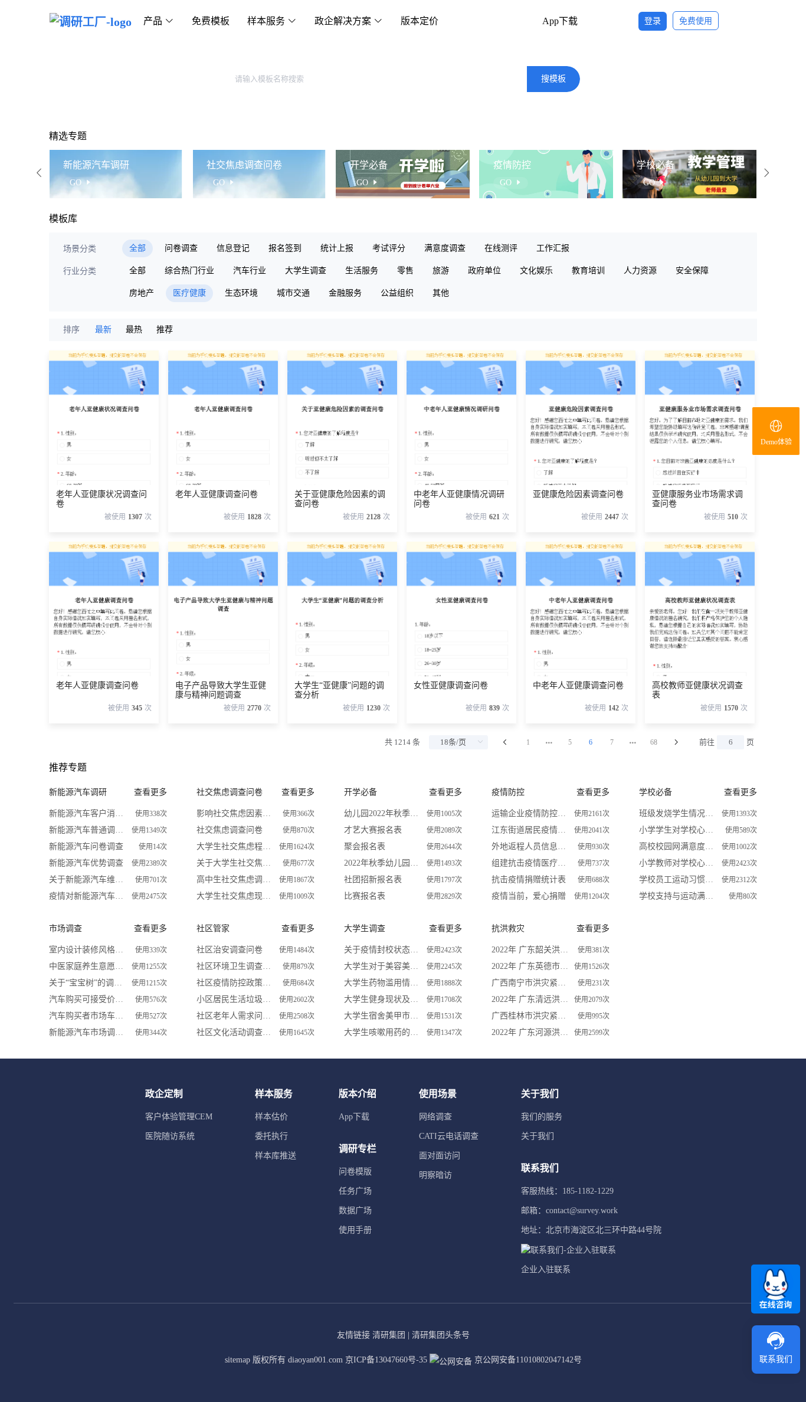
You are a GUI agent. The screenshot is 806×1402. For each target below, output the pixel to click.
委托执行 (271, 1136)
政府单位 (484, 270)
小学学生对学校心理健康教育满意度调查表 (677, 830)
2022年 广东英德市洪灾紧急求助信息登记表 (530, 966)
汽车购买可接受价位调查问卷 (87, 999)
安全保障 (692, 270)
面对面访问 (439, 1155)
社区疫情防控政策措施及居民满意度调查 (234, 982)
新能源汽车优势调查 (86, 863)
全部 (137, 248)
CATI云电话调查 (449, 1136)
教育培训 (588, 270)
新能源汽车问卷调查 (86, 846)
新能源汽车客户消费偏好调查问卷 (87, 813)
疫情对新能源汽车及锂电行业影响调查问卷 (87, 896)
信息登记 (233, 248)
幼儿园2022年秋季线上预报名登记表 (382, 813)
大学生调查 (305, 270)
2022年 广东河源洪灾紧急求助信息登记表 (530, 1032)
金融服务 (345, 293)
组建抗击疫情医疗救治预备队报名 (530, 863)
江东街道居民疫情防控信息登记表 (530, 830)
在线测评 (500, 248)
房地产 (141, 293)
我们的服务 (541, 1116)
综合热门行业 (189, 270)
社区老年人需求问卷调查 (234, 1015)
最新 (103, 329)
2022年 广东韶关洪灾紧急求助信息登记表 (530, 949)
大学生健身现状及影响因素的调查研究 (382, 999)
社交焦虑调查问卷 (229, 830)
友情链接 (353, 1335)
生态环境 (241, 293)
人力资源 (640, 270)
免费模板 (211, 21)
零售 (405, 270)
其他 (441, 293)
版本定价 (419, 21)
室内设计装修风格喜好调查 (87, 949)
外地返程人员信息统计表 (530, 846)
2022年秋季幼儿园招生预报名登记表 (382, 863)
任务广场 (355, 1191)
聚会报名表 (364, 846)
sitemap (237, 1359)
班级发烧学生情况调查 (677, 813)
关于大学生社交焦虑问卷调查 (234, 863)
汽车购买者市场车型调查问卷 (87, 1015)
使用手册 (355, 1230)
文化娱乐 (536, 270)
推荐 (164, 329)
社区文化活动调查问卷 (234, 1032)
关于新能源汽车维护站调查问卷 (87, 879)
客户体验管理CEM (178, 1116)
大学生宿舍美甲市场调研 (382, 1015)
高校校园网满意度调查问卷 (677, 846)
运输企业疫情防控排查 (530, 813)
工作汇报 (552, 248)
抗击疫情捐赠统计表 (529, 879)
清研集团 (388, 1335)
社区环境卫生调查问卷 (234, 966)
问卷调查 (181, 248)
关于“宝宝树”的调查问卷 (87, 982)
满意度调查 (445, 248)
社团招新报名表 (373, 879)
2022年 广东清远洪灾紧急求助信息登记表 (530, 999)
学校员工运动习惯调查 (677, 879)
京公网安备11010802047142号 (527, 1359)
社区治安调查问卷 (229, 949)
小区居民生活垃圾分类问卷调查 (234, 999)
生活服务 (361, 270)
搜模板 (553, 78)
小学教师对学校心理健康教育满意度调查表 (677, 863)
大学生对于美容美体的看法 (382, 966)
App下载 (560, 21)
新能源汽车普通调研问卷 (87, 830)
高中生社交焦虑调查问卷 (234, 879)
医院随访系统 (170, 1136)
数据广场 (355, 1210)
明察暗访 (435, 1175)
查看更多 (150, 792)
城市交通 (293, 293)
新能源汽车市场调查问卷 (87, 1032)
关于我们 (537, 1136)
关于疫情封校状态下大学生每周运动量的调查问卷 (382, 949)
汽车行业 (249, 270)
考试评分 (388, 248)
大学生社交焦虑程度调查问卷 (234, 846)
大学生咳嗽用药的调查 (382, 1032)
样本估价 (271, 1116)
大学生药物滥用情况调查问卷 (382, 982)
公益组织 (397, 293)
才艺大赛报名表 (373, 830)
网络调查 (435, 1116)
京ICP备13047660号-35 (386, 1359)
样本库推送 (275, 1155)
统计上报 (336, 248)
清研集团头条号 (441, 1335)
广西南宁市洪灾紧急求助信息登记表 (530, 982)
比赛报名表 (364, 896)
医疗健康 (189, 293)
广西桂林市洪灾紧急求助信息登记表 (530, 1015)
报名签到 (285, 248)
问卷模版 (355, 1171)
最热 (134, 329)
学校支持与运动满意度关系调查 (677, 896)
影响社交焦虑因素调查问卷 (234, 813)
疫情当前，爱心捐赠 (529, 896)
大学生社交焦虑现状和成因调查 (234, 896)
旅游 (441, 270)
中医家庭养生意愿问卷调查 (87, 966)
